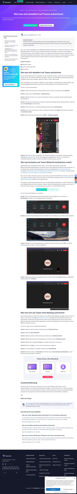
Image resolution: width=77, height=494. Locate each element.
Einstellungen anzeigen (68, 489)
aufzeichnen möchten (43, 317)
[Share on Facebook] (76, 176)
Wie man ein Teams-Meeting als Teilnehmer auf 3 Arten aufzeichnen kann (43, 435)
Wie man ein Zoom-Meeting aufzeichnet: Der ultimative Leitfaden (10, 42)
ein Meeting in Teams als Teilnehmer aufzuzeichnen (34, 172)
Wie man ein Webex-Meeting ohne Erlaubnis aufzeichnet (38, 425)
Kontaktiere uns (56, 461)
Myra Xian (26, 35)
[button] (74, 478)
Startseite (22, 10)
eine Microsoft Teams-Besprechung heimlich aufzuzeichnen (44, 170)
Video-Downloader (31, 458)
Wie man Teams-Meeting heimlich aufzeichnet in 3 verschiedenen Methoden (44, 415)
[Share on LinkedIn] (76, 182)
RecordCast (25, 69)
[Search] (17, 472)
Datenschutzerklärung (64, 491)
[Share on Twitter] (76, 178)
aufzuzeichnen (31, 157)
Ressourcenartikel (43, 476)
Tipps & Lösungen (43, 470)
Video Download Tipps (45, 458)
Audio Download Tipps (45, 461)
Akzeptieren (53, 489)
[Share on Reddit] (76, 180)
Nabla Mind (8, 2)
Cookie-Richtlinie (56, 491)
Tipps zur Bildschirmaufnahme (31, 10)
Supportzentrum (56, 465)
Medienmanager (30, 2)
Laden (64, 2)
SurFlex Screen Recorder (28, 66)
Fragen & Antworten (44, 473)
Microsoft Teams (26, 64)
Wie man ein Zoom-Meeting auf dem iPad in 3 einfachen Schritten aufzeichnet (11, 55)
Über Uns (54, 458)
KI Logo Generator (30, 474)
